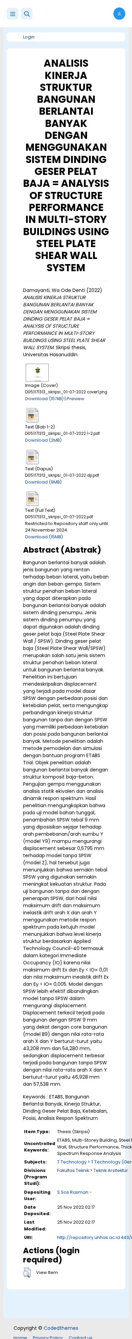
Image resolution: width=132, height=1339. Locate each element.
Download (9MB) (43, 482)
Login (29, 37)
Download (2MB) (43, 440)
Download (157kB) (44, 399)
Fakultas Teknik (73, 1170)
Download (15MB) (44, 537)
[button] (26, 13)
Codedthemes (61, 1328)
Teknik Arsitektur (110, 1170)
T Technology (72, 1162)
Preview (75, 399)
